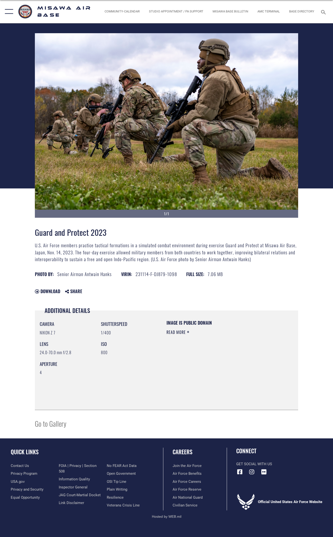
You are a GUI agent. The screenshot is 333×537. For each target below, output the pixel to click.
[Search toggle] (324, 11)
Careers (182, 452)
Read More (176, 332)
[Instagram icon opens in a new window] (251, 471)
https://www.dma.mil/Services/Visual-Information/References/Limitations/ (223, 370)
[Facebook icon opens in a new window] (240, 471)
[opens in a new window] (263, 471)
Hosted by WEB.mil (166, 516)
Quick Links (25, 452)
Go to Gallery (50, 423)
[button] (8, 11)
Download (49, 291)
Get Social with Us (254, 464)
